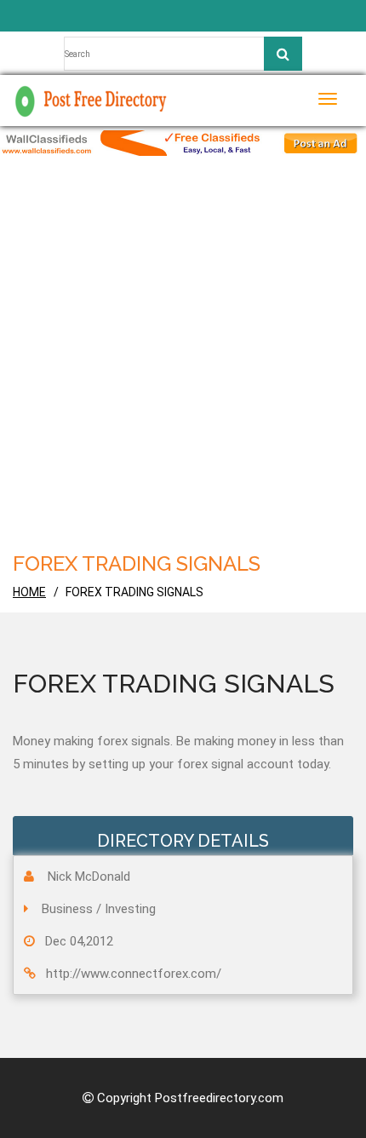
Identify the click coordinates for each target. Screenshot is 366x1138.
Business (67, 909)
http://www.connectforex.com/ (133, 973)
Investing (130, 909)
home (29, 592)
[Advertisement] (183, 347)
